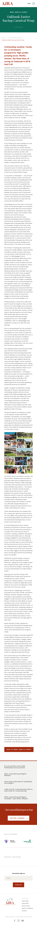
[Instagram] (18, 920)
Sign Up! (18, 885)
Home (3, 38)
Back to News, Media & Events (19, 749)
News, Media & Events (15, 38)
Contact (24, 911)
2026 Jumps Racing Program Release (15, 774)
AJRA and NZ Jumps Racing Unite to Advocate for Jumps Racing (18, 790)
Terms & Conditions (27, 908)
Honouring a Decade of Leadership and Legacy (18, 782)
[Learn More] (22, 920)
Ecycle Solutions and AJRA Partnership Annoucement (14, 767)
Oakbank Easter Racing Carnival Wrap (13, 40)
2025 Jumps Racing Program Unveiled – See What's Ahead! (16, 798)
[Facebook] (14, 920)
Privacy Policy (26, 906)
